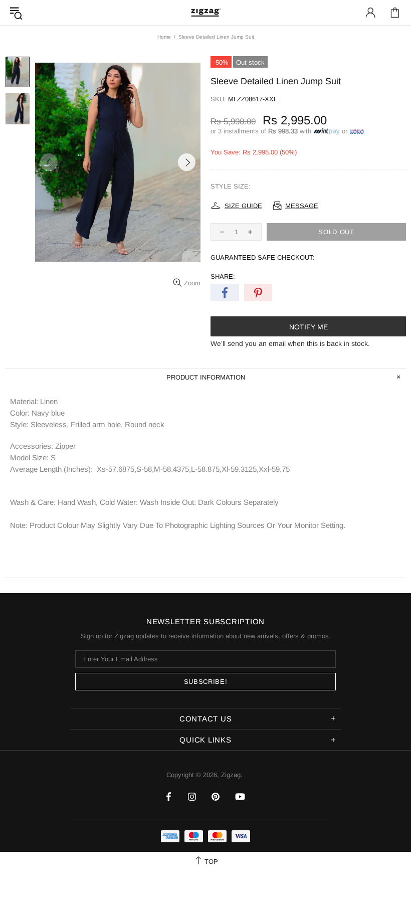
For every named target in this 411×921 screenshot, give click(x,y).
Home (164, 37)
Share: (223, 276)
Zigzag (205, 12)
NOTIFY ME (308, 327)
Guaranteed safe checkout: (263, 257)
